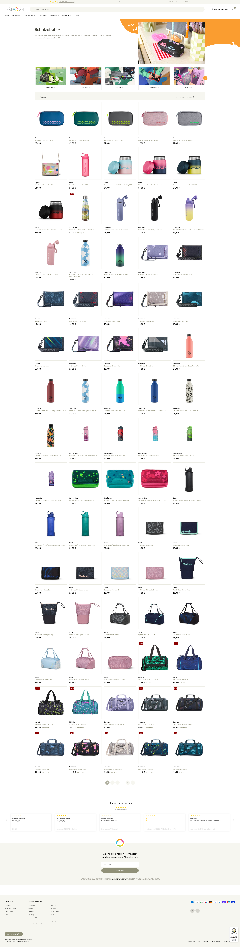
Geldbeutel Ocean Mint (181, 545)
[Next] (205, 78)
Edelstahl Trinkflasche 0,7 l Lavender (116, 230)
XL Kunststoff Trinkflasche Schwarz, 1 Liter (187, 500)
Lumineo (53, 906)
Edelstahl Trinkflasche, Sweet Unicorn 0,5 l (83, 455)
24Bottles (31, 906)
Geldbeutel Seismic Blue (43, 590)
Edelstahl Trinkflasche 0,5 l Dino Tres (81, 230)
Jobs (6, 915)
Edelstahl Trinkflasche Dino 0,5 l (183, 455)
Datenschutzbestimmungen (118, 879)
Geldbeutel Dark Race (145, 366)
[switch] (234, 940)
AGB (199, 941)
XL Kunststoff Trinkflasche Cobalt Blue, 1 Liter (50, 545)
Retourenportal (10, 909)
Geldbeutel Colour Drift (112, 366)
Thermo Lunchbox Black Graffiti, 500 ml (48, 230)
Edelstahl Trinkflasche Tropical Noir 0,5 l (48, 455)
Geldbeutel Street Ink (145, 545)
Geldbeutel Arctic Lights (77, 366)
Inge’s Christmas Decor (36, 924)
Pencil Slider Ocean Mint (181, 590)
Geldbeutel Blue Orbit (42, 321)
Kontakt (7, 906)
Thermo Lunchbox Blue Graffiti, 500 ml (186, 185)
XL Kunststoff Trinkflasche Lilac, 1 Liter (117, 545)
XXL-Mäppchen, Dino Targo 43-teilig (81, 500)
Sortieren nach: (180, 97)
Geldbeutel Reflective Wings (148, 274)
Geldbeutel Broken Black (77, 321)
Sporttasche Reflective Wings (114, 724)
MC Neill (53, 909)
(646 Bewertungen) (121, 809)
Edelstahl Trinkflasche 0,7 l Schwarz (150, 230)
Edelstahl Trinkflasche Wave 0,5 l (115, 411)
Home (7, 16)
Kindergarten (54, 16)
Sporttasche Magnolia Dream (79, 679)
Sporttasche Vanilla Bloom (113, 769)
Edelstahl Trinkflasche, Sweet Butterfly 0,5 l (49, 500)
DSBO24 (9, 901)
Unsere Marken (35, 901)
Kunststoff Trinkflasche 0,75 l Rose (46, 274)
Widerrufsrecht (216, 941)
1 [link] (107, 783)
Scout (52, 918)
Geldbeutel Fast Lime (42, 366)
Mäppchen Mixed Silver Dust (182, 140)
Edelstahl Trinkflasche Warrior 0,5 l (115, 455)
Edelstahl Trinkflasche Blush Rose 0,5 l (185, 366)
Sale (77, 16)
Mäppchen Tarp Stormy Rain (44, 140)
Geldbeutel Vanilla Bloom (146, 321)
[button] (7, 820)
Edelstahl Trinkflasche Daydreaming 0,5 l (83, 411)
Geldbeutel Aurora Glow (112, 321)
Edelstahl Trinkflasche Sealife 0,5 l (149, 455)
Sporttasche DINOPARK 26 (44, 724)
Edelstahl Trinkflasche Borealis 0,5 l (116, 274)
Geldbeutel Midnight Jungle (78, 590)
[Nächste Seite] (133, 783)
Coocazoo (31, 912)
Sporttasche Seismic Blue (181, 635)
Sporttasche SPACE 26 (180, 679)
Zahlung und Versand (229, 941)
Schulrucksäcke (30, 16)
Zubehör (42, 16)
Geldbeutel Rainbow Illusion (182, 274)
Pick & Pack (54, 912)
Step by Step (54, 921)
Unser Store (9, 912)
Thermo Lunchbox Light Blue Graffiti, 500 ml (119, 185)
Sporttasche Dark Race (146, 724)
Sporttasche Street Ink (111, 635)
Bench (30, 909)
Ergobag (31, 915)
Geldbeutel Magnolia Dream (148, 590)
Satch (52, 915)
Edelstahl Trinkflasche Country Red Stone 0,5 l (50, 411)
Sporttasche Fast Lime (145, 769)
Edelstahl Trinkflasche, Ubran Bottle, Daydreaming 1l (81, 275)
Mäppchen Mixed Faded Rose (148, 140)
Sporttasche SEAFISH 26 (77, 724)
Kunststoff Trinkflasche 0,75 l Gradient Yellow (188, 230)
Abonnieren (120, 870)
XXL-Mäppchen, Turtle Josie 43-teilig (116, 500)
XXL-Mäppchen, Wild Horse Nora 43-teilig (152, 500)
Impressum (206, 941)
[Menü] (237, 928)
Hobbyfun (31, 921)
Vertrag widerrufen (13, 934)
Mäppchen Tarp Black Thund (113, 140)
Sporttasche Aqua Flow (181, 769)
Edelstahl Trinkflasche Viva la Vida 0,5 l (186, 411)
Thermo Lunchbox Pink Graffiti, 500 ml (151, 185)
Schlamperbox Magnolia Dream (115, 679)
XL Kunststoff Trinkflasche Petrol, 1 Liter (82, 545)
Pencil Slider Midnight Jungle (44, 635)
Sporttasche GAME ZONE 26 (148, 679)
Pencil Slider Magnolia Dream (79, 635)
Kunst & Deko (66, 16)
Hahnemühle (33, 918)
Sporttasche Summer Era (43, 679)
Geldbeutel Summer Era (112, 590)
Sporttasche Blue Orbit (42, 769)
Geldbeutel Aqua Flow (180, 321)
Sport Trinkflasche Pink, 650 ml (79, 185)
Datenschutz (191, 941)
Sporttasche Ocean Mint (146, 635)
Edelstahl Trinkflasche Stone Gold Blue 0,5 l (153, 411)
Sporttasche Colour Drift (77, 769)
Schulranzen (16, 16)
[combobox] (117, 9)
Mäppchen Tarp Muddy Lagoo (79, 140)
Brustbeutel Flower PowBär (44, 185)
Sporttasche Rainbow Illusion (182, 724)
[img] (121, 808)
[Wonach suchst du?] (33, 9)
